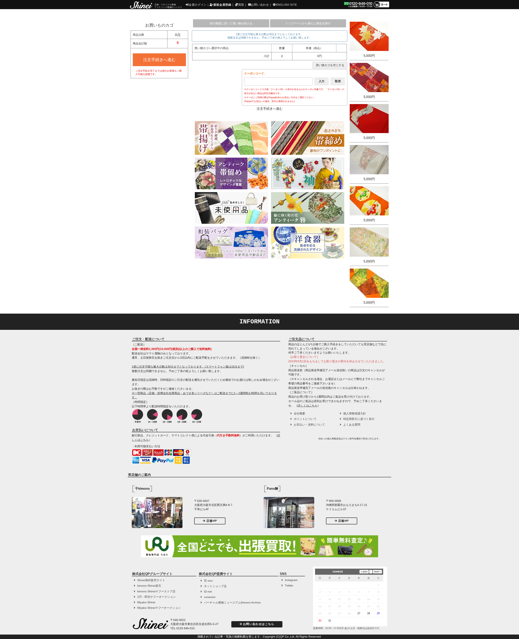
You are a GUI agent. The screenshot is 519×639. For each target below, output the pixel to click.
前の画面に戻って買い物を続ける (231, 23)
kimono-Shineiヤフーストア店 (156, 591)
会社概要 (299, 413)
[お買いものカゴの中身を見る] (381, 7)
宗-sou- (208, 580)
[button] (303, 440)
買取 (241, 4)
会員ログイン (198, 4)
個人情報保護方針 (354, 413)
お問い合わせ (260, 4)
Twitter (289, 585)
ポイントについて (305, 419)
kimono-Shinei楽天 (149, 585)
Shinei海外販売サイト (151, 580)
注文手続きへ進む (159, 59)
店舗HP (211, 520)
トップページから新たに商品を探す (308, 23)
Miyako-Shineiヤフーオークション (159, 607)
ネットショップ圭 (215, 586)
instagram (291, 580)
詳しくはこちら (307, 405)
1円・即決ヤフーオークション (156, 596)
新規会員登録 (222, 4)
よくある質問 (351, 424)
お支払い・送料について (309, 424)
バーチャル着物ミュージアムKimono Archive (232, 602)
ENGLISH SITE (286, 4)
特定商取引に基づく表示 (358, 419)
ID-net (208, 591)
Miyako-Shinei (146, 602)
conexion (210, 597)
